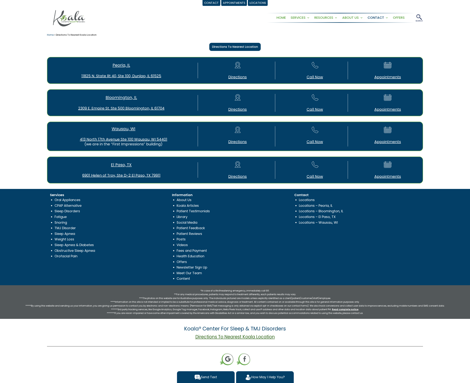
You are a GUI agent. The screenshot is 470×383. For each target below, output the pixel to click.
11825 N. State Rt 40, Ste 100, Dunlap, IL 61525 (121, 75)
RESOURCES (323, 17)
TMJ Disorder (65, 228)
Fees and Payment (192, 250)
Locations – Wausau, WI (318, 222)
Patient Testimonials (193, 211)
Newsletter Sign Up (192, 267)
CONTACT (376, 17)
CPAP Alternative (68, 205)
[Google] (227, 359)
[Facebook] (243, 359)
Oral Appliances (67, 200)
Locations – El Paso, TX (317, 216)
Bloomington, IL (121, 97)
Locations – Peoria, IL (315, 205)
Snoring (61, 222)
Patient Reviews (189, 233)
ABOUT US (350, 17)
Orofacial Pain (66, 256)
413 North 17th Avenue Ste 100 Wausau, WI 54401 (123, 139)
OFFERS (399, 17)
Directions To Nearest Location (235, 47)
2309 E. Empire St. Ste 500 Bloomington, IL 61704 (121, 108)
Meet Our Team (189, 273)
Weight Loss (64, 239)
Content (183, 278)
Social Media (187, 222)
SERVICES (298, 17)
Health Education (190, 256)
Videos (182, 245)
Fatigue (61, 216)
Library (182, 216)
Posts (181, 239)
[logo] (69, 18)
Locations (307, 200)
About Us (184, 200)
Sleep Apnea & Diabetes (74, 245)
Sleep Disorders (67, 211)
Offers (182, 261)
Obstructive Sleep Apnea (75, 250)
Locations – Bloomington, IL (321, 211)
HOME (281, 17)
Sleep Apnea (65, 233)
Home (50, 34)
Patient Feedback (191, 228)
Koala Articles (188, 205)
